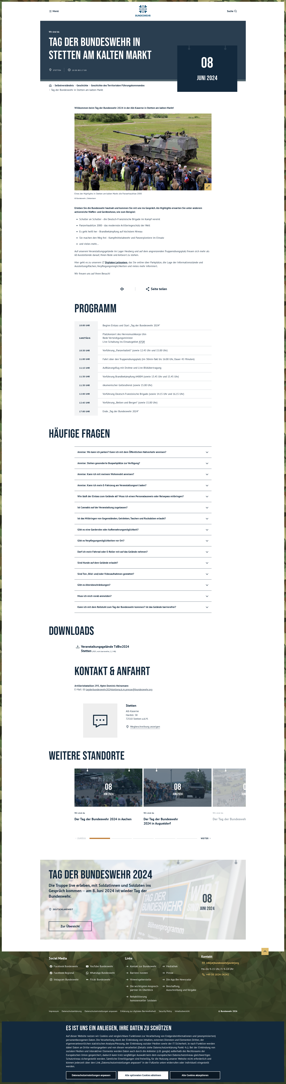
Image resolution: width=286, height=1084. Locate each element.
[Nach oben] (265, 951)
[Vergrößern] (208, 186)
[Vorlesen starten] (122, 288)
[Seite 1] (100, 838)
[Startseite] (50, 85)
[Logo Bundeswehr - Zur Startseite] (143, 11)
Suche (230, 11)
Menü (56, 11)
